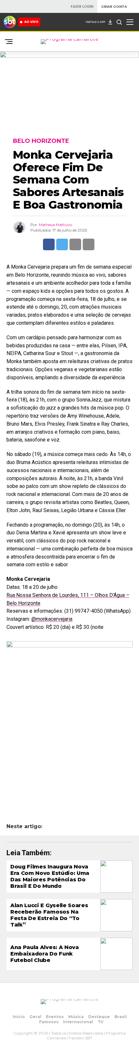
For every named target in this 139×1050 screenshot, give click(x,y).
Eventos (55, 1016)
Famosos (49, 1021)
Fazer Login (82, 6)
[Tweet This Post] (62, 244)
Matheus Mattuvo (55, 224)
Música (76, 1016)
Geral (35, 1016)
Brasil (120, 1016)
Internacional (78, 1021)
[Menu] (129, 22)
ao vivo (31, 21)
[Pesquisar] (118, 22)
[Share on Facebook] (49, 244)
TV (100, 1021)
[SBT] (10, 22)
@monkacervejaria (51, 619)
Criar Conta (114, 6)
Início (19, 1016)
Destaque (99, 1016)
